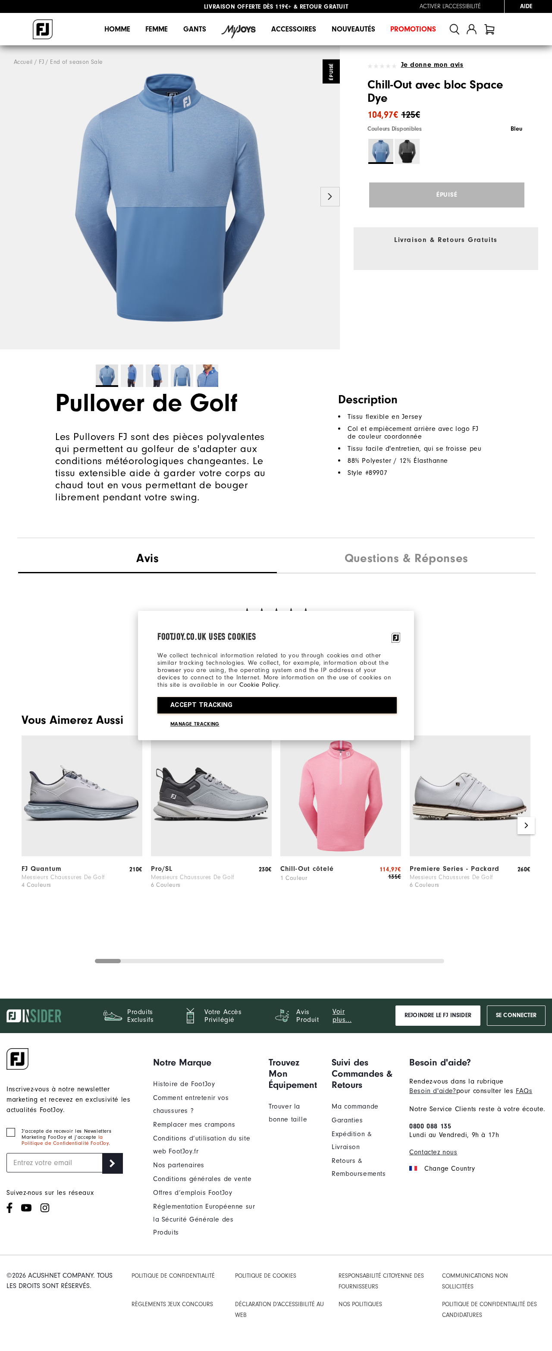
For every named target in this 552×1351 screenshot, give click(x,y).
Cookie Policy (259, 684)
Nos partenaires (178, 1165)
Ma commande (355, 1106)
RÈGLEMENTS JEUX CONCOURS (172, 1304)
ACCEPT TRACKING (201, 705)
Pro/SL (161, 869)
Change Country (449, 1168)
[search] (454, 29)
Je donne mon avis (432, 64)
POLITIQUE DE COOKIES (265, 1275)
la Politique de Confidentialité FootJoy (65, 1140)
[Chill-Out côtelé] (340, 854)
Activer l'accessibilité (450, 6)
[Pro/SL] (211, 854)
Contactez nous (433, 1152)
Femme (156, 29)
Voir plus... (341, 1016)
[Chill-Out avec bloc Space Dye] (170, 197)
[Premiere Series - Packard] (470, 854)
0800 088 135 (430, 1126)
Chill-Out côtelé (307, 869)
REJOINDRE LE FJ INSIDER (438, 1015)
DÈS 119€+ (248, 6)
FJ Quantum (42, 869)
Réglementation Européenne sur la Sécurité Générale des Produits (204, 1219)
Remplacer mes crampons (194, 1124)
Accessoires (293, 29)
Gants (194, 29)
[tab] (489, 29)
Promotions (413, 29)
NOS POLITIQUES (360, 1304)
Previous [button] (9, 197)
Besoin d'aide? (432, 1091)
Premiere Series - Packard (454, 869)
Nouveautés (353, 29)
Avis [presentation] (147, 558)
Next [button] (330, 197)
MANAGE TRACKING (195, 724)
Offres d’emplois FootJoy (192, 1193)
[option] (170, 197)
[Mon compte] (471, 29)
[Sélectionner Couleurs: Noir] (407, 151)
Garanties (347, 1120)
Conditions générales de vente (202, 1179)
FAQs (524, 1091)
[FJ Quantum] (82, 854)
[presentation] (406, 559)
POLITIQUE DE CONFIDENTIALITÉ (173, 1275)
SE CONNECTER (516, 1015)
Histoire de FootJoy (184, 1084)
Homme (117, 29)
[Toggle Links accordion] (204, 1062)
